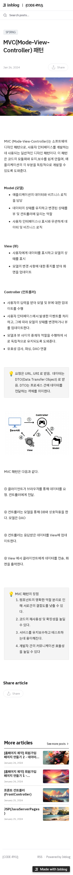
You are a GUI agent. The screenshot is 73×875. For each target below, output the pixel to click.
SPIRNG (11, 32)
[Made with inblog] (51, 870)
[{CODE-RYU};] (11, 5)
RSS (40, 857)
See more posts (56, 744)
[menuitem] (58, 67)
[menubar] (58, 67)
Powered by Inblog (58, 857)
